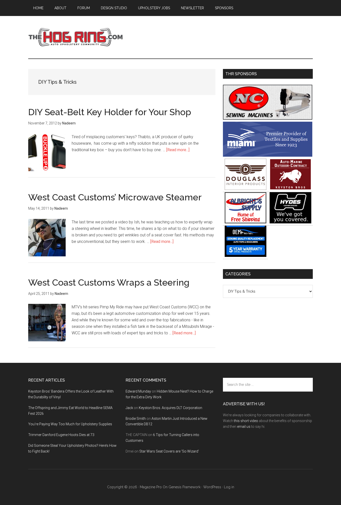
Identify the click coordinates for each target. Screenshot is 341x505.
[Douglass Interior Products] (245, 188)
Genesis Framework (184, 487)
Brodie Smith (136, 419)
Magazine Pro (151, 487)
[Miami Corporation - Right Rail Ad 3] (267, 155)
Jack (129, 408)
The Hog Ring (75, 37)
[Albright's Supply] (245, 222)
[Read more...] (177, 149)
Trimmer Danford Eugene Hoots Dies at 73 (61, 435)
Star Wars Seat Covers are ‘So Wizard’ (169, 451)
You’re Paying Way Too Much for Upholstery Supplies (70, 424)
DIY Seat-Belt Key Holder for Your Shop (109, 112)
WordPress (212, 487)
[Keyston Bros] (290, 188)
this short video (246, 421)
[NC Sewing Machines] (267, 118)
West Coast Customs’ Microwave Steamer (115, 197)
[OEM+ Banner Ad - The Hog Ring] (245, 255)
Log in (229, 487)
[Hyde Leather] (290, 222)
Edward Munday (138, 391)
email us (243, 427)
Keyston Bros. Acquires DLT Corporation (170, 408)
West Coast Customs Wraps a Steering (108, 282)
